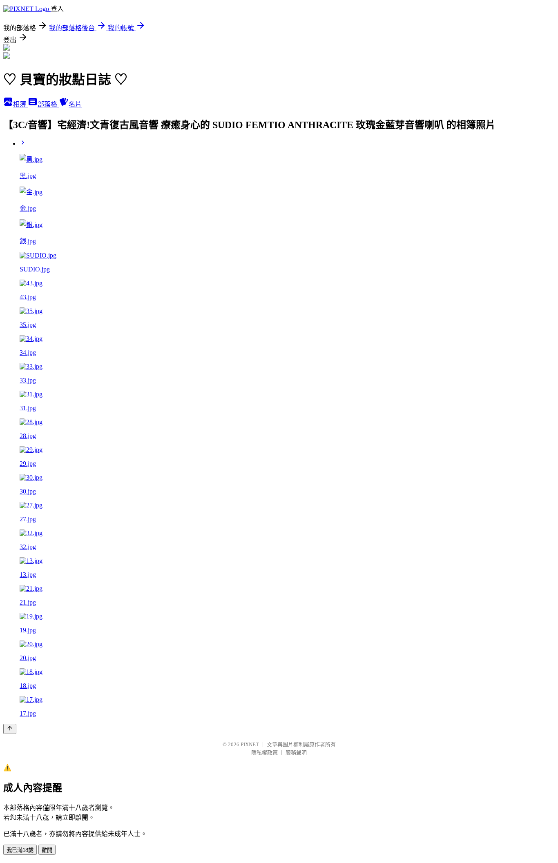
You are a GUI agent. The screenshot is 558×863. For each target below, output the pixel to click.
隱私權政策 (264, 753)
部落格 (48, 104)
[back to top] (9, 729)
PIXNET (250, 744)
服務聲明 (296, 753)
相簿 (20, 104)
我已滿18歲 (20, 850)
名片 (75, 104)
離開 (47, 850)
